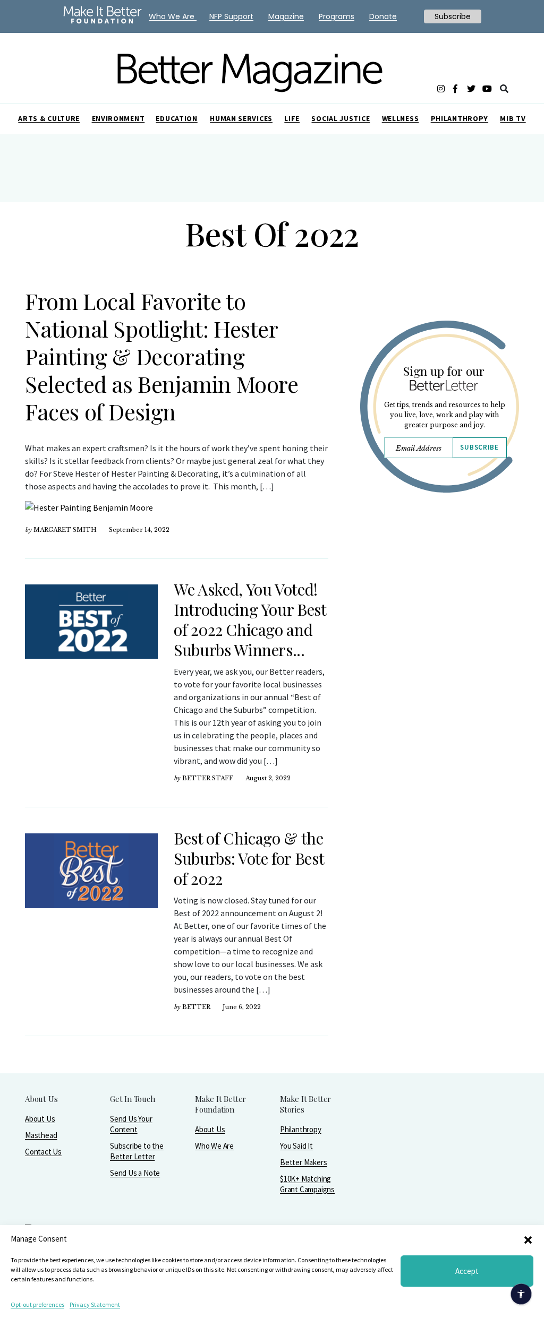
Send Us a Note (135, 1173)
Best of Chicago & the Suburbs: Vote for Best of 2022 (249, 858)
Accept (467, 1271)
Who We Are (214, 1146)
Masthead (41, 1135)
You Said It (296, 1146)
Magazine (286, 16)
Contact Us (43, 1152)
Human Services (241, 118)
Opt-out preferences (37, 1304)
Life (292, 118)
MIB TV (512, 118)
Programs (336, 16)
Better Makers (303, 1162)
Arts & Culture (49, 118)
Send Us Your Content (131, 1124)
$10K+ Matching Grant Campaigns (307, 1184)
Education (176, 118)
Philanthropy (459, 118)
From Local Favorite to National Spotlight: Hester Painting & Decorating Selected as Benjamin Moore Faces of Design (162, 356)
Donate (383, 16)
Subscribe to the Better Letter (137, 1151)
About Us (40, 1119)
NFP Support (231, 16)
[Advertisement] (439, 598)
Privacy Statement (95, 1304)
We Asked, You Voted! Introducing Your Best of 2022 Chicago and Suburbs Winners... (250, 619)
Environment (118, 118)
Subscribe (479, 447)
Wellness (400, 118)
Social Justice (340, 118)
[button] (528, 1239)
